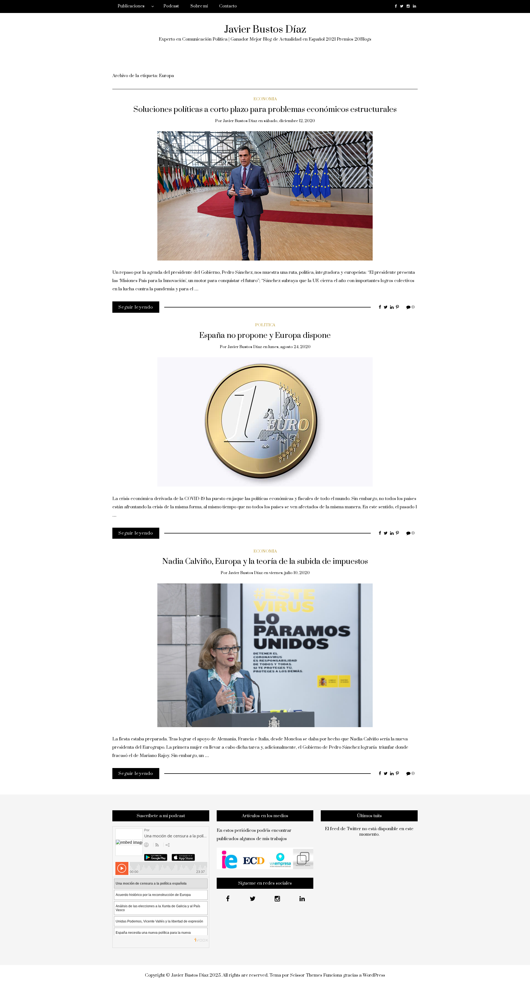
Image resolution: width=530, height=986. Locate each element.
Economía (265, 99)
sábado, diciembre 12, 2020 (289, 120)
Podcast (171, 6)
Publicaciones (131, 6)
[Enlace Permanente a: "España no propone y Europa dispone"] (265, 421)
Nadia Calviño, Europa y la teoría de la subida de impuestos (265, 562)
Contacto (228, 6)
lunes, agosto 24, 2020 (289, 346)
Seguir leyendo (135, 307)
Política (265, 325)
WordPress (374, 975)
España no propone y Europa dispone (265, 336)
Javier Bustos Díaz (265, 29)
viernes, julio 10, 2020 (289, 572)
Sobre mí (199, 6)
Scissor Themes (306, 975)
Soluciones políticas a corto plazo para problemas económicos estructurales (265, 110)
